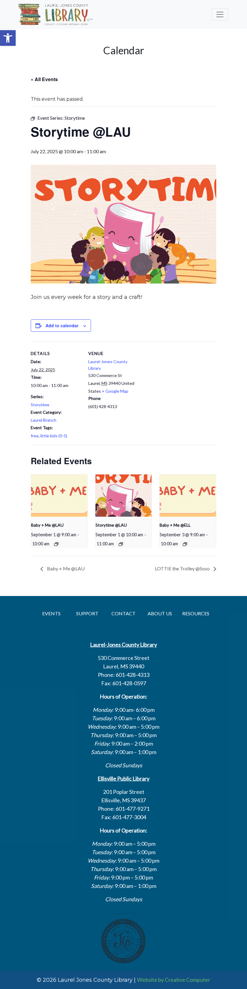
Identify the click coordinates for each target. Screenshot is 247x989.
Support (87, 613)
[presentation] (59, 495)
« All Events (44, 79)
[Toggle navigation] (219, 14)
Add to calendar (61, 325)
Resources (195, 613)
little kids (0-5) (53, 435)
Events (51, 613)
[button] (8, 38)
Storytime (40, 404)
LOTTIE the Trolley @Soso (183, 568)
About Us (160, 613)
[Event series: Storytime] (121, 544)
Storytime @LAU (111, 525)
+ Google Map (115, 391)
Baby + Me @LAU (47, 525)
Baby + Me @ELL (175, 525)
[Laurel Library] (55, 14)
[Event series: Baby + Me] (56, 544)
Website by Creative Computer (173, 979)
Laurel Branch (43, 420)
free (35, 435)
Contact (123, 613)
